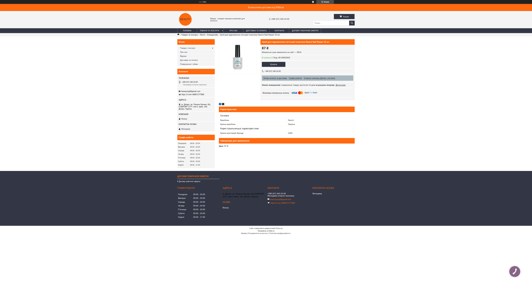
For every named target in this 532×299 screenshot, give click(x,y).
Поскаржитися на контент (258, 233)
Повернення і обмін (189, 64)
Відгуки (183, 56)
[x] (223, 104)
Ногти (202, 35)
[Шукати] (352, 23)
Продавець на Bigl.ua (266, 231)
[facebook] (220, 104)
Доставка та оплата (256, 31)
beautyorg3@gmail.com (190, 91)
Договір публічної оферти (305, 31)
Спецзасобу (212, 35)
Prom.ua (279, 228)
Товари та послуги (209, 31)
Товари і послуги (187, 48)
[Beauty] (185, 27)
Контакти (279, 31)
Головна (187, 31)
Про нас (233, 31)
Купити (273, 64)
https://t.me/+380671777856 (192, 94)
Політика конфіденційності (280, 233)
